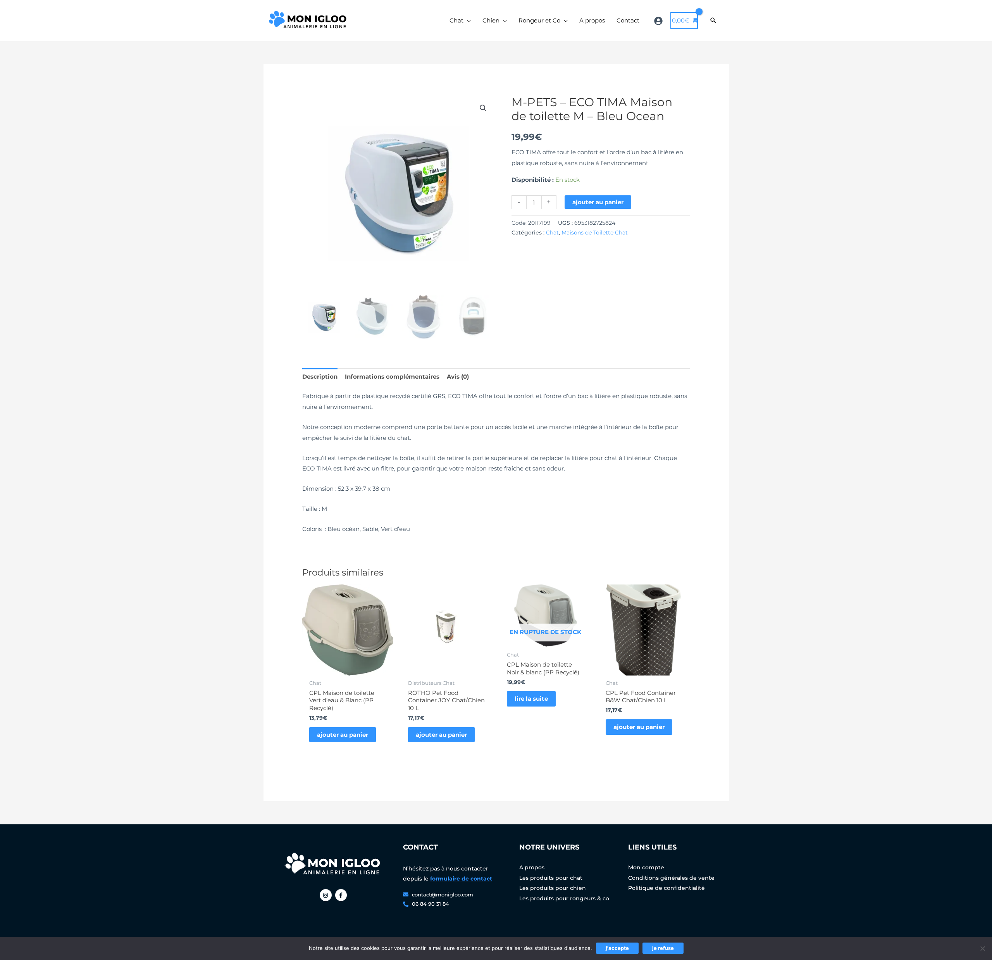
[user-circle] (659, 21)
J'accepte (617, 948)
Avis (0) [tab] (458, 376)
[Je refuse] (982, 948)
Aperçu (347, 669)
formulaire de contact (461, 878)
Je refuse (663, 948)
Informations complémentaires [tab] (392, 376)
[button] (483, 108)
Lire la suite (531, 698)
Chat (552, 232)
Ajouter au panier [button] (342, 734)
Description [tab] (320, 376)
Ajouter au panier (597, 202)
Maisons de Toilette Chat (594, 232)
